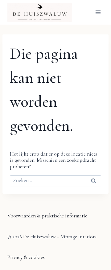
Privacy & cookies (26, 257)
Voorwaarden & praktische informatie (47, 215)
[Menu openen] (98, 12)
